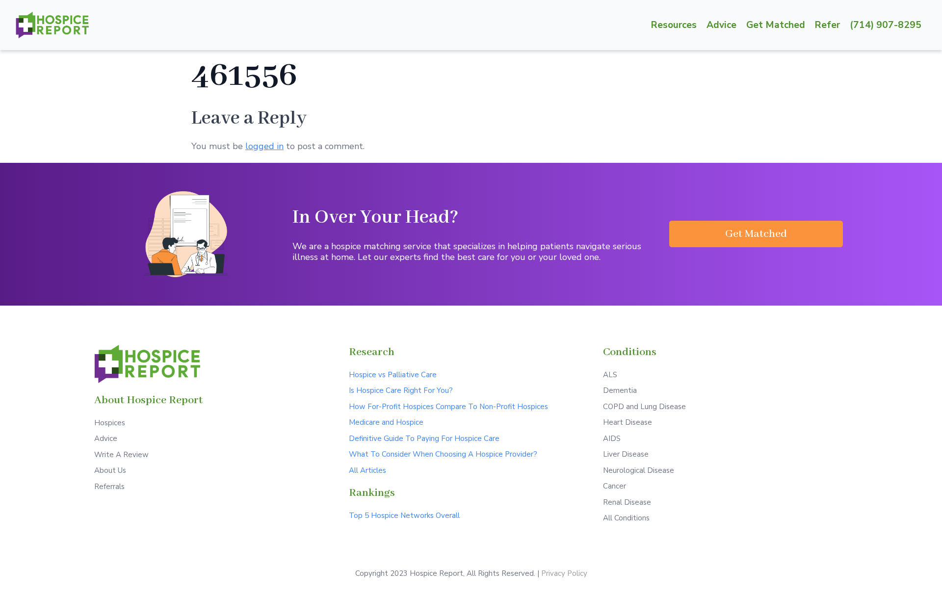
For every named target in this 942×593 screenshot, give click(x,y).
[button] (756, 234)
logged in (264, 146)
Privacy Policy (564, 573)
